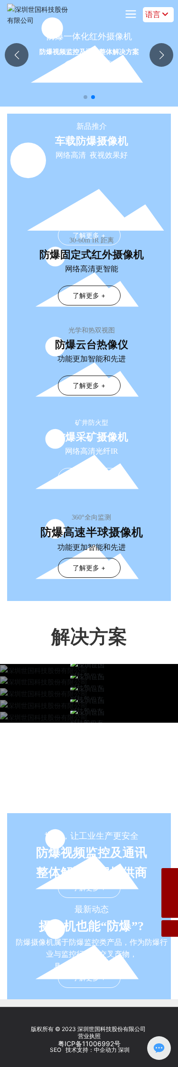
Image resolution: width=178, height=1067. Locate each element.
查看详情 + (89, 68)
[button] (85, 97)
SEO (54, 1049)
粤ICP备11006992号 (89, 1044)
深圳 (124, 1049)
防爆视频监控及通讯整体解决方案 (89, 51)
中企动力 (105, 1049)
